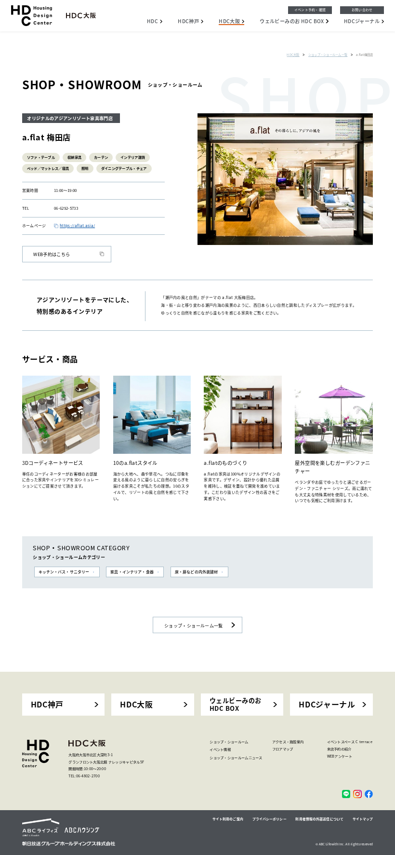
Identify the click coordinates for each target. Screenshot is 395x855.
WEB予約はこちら (51, 254)
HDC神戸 (47, 704)
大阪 (229, 21)
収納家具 (74, 157)
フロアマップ (282, 748)
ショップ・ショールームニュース (236, 757)
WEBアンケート (339, 756)
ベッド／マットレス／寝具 (48, 168)
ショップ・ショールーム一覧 (193, 625)
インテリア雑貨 (132, 157)
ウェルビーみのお (292, 21)
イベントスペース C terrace (349, 741)
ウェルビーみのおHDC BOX (236, 704)
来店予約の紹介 (339, 748)
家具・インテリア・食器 (131, 571)
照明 (85, 168)
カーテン (101, 157)
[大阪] (346, 794)
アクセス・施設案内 (288, 741)
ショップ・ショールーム (229, 741)
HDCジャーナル (327, 704)
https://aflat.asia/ (77, 225)
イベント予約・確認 (310, 9)
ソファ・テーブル (41, 157)
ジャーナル (362, 21)
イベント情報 (220, 749)
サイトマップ (363, 818)
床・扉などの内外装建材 (196, 571)
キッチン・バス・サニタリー (64, 571)
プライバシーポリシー (269, 818)
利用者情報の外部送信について (319, 818)
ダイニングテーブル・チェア (124, 168)
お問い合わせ (362, 9)
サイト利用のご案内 (227, 818)
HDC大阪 (136, 704)
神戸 (188, 21)
